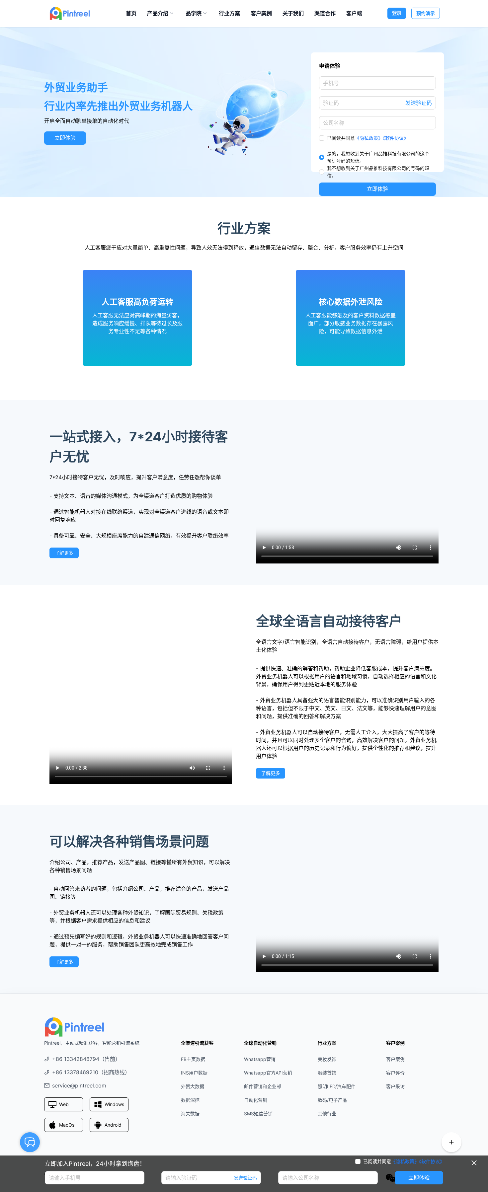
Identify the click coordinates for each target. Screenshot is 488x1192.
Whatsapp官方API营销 (268, 1073)
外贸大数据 (192, 1086)
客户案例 (261, 13)
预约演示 (425, 13)
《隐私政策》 (369, 138)
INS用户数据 (194, 1073)
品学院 (194, 13)
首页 (131, 13)
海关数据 (190, 1113)
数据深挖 (190, 1100)
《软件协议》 (395, 138)
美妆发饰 (327, 1059)
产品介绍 (157, 13)
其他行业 (327, 1113)
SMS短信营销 (258, 1113)
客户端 (354, 13)
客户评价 (395, 1073)
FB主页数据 (193, 1059)
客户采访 (395, 1086)
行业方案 (229, 13)
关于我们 (293, 13)
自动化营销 (255, 1100)
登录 (396, 13)
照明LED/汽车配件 (337, 1086)
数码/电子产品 (332, 1100)
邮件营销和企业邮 (262, 1086)
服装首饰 (327, 1073)
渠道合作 (325, 13)
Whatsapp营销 (260, 1059)
